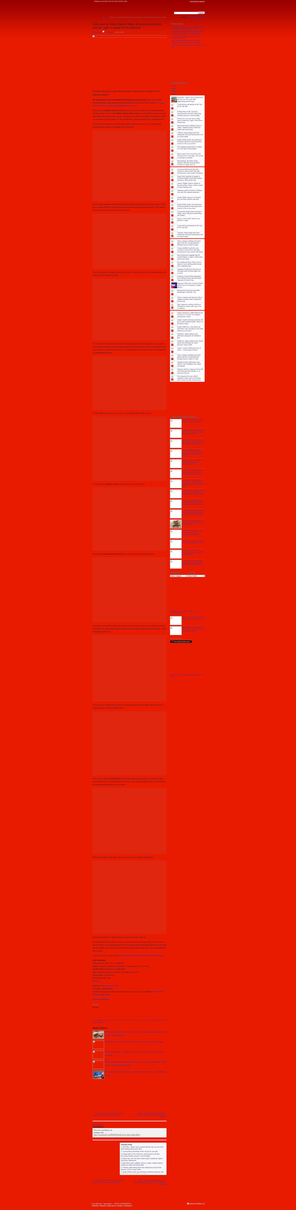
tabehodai (157, 1020)
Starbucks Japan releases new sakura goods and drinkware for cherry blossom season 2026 (190, 343)
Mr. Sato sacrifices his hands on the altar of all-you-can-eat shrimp (133, 1042)
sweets (150, 1020)
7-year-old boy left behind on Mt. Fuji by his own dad (139, 1151)
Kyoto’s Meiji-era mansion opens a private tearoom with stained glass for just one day (186, 41)
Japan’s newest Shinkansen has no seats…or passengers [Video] (189, 349)
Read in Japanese (100, 999)
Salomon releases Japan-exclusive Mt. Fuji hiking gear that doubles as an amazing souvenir (190, 371)
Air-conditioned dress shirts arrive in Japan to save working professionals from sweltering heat (189, 264)
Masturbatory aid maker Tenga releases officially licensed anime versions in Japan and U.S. (188, 32)
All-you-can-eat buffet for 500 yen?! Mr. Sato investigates (192, 421)
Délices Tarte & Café (109, 986)
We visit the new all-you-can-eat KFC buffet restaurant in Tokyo (193, 541)
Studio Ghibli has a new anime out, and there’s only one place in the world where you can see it (190, 329)
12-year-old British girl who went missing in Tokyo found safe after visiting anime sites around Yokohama (190, 171)
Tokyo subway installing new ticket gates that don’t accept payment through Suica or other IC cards (189, 243)
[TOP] (101, 17)
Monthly (174, 91)
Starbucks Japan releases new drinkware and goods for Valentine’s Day (189, 336)
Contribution (192, 675)
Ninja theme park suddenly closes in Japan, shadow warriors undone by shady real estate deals (142, 1164)
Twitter (107, 995)
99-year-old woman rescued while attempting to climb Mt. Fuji (188, 291)
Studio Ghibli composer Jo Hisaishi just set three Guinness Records (189, 198)
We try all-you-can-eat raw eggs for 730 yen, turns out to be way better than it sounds (193, 432)
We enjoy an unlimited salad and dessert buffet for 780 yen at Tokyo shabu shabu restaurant (193, 502)
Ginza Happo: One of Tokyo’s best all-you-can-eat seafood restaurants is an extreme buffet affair (193, 483)
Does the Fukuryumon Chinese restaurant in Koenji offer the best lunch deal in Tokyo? (193, 472)
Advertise (95, 1205)
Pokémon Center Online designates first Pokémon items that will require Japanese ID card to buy (189, 278)
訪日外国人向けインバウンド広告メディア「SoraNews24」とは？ (184, 612)
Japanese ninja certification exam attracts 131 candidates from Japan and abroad (189, 364)
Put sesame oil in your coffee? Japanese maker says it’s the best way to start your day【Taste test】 (189, 378)
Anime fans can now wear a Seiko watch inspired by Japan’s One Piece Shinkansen (189, 120)
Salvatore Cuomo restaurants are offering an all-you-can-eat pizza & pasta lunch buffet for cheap (194, 512)
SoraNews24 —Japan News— (116, 8)
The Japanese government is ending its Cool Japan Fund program (189, 148)
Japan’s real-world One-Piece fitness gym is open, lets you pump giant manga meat (108, 1114)
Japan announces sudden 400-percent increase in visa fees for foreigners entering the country (190, 315)
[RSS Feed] (188, 1)
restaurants (137, 1020)
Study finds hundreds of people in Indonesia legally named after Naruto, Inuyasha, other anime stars (189, 178)
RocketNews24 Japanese (197, 1)
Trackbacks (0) (97, 1124)
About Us (173, 675)
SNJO (144, 1020)
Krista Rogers (97, 32)
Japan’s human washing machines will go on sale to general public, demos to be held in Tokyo (190, 322)
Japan (97, 1020)
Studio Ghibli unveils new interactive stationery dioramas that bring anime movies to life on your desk (142, 1173)
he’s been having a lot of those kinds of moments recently (140, 956)
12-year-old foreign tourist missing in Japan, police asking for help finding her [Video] (189, 213)
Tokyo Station (97, 1022)
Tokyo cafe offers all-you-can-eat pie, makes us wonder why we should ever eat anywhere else (194, 492)
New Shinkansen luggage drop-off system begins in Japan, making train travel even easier (189, 257)
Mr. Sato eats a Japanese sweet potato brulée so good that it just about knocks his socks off (193, 442)
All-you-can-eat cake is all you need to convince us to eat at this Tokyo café (193, 552)
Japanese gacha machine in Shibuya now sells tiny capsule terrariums (189, 191)
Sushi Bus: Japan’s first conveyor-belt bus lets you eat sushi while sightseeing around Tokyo (190, 99)
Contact (184, 675)
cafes (118, 1020)
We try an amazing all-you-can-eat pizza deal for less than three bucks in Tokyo (194, 522)
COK (123, 1020)
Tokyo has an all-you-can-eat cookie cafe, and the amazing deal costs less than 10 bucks (193, 562)
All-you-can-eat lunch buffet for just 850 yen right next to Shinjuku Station (193, 462)
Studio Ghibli (196, 17)
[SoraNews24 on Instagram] (179, 1)
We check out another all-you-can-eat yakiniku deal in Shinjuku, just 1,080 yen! (193, 532)
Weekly (174, 88)
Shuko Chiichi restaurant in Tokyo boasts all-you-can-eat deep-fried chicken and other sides (192, 453)
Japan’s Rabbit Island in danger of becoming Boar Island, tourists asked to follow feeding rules (189, 185)
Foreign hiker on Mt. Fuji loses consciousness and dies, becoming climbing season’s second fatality (140, 1155)
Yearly (174, 94)
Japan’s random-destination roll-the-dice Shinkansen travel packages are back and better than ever (150, 1115)
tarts (163, 1020)
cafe (113, 1020)
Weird (189, 17)
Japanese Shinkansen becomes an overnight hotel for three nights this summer (189, 271)
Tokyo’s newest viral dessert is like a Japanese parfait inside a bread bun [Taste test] (189, 299)
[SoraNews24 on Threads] (181, 1)
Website (95, 981)
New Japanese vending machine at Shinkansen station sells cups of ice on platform (189, 306)
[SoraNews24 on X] (184, 1)
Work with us (111, 1205)
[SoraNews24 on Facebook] (177, 1)
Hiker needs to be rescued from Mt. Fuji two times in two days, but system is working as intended (190, 156)
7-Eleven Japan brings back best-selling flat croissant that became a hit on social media (190, 135)
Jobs (203, 17)
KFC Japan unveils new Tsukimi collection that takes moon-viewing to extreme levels (187, 28)
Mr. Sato (129, 1020)
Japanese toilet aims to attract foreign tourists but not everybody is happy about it (190, 285)
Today (174, 86)
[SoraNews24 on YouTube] (186, 1)
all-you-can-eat (105, 1020)
